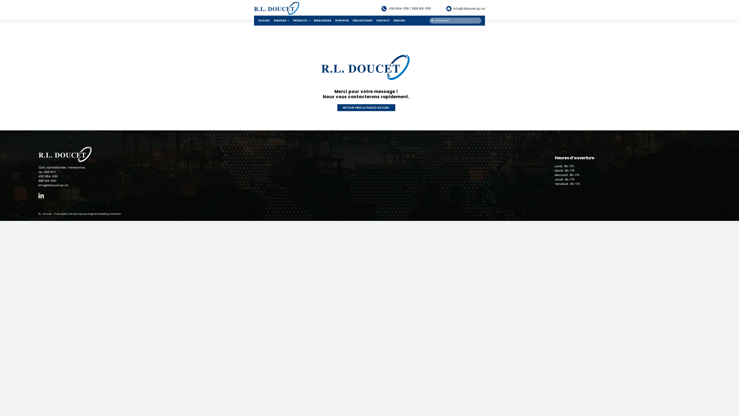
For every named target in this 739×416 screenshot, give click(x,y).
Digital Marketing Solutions (104, 214)
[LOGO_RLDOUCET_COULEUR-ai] (277, 2)
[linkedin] (41, 195)
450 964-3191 (399, 8)
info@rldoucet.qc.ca (469, 8)
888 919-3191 (421, 8)
